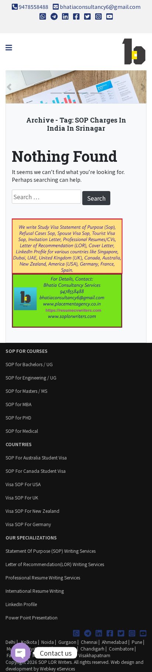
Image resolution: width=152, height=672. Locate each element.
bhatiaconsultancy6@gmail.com (100, 6)
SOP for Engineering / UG (31, 377)
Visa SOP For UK (22, 497)
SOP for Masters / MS (26, 391)
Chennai (89, 642)
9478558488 (33, 6)
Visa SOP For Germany (28, 524)
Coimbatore (121, 648)
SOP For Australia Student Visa (36, 457)
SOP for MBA (18, 404)
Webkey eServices (57, 668)
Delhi (10, 642)
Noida (47, 642)
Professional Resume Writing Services (43, 577)
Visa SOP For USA (23, 484)
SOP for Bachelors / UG (29, 364)
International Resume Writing (35, 591)
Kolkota (28, 642)
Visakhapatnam (94, 655)
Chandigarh (92, 648)
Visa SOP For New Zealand (32, 511)
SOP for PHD (18, 417)
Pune (137, 642)
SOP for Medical (22, 431)
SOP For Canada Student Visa (36, 471)
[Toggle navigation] (9, 47)
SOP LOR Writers (55, 662)
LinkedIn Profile (21, 604)
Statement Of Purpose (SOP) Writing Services (51, 551)
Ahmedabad (114, 642)
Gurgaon (67, 642)
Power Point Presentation (32, 617)
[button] (9, 86)
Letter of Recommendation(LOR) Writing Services (55, 564)
